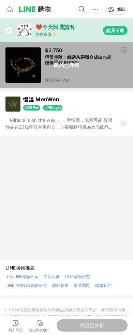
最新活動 (51, 276)
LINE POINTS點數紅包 (26, 285)
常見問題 (82, 285)
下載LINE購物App (21, 276)
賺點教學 (60, 285)
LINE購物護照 (77, 276)
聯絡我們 (103, 285)
